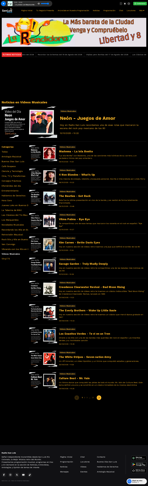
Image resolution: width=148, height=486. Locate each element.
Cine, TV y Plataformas (13, 176)
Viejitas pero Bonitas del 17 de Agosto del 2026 (96, 54)
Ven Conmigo (8, 244)
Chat (121, 10)
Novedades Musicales (13, 224)
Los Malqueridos (10, 220)
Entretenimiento (10, 190)
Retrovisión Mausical (12, 234)
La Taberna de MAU (12, 210)
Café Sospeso (9, 166)
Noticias (96, 10)
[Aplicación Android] (124, 3)
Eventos (83, 472)
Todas (5, 151)
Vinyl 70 (6, 258)
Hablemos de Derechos (13, 195)
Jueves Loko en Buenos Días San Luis (15, 205)
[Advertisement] (74, 79)
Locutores (131, 10)
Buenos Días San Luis (13, 161)
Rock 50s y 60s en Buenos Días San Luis (15, 239)
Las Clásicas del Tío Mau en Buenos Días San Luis (15, 215)
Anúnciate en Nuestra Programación (73, 10)
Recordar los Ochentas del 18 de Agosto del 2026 (48, 54)
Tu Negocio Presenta (45, 10)
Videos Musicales (11, 254)
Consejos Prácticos (11, 181)
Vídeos (83, 467)
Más (141, 10)
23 (93, 397)
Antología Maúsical (11, 156)
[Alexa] (128, 3)
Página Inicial (26, 10)
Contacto (101, 457)
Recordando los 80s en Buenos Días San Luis (15, 229)
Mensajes (64, 472)
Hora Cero (7, 200)
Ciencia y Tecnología (12, 171)
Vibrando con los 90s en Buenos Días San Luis (15, 249)
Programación (109, 10)
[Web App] (120, 3)
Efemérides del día (11, 186)
